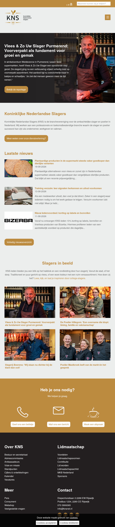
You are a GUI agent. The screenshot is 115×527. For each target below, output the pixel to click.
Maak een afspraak (93, 424)
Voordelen (63, 454)
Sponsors (62, 476)
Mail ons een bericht (59, 424)
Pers (6, 498)
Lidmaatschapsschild (68, 469)
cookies (74, 517)
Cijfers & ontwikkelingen (16, 472)
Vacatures (9, 479)
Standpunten (10, 469)
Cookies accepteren (47, 522)
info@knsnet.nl (65, 508)
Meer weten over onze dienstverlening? (26, 138)
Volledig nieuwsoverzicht (19, 242)
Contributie (63, 461)
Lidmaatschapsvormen (69, 458)
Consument (10, 501)
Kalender (9, 476)
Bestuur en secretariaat (15, 454)
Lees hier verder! (15, 83)
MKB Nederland (65, 472)
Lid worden (63, 465)
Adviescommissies (13, 458)
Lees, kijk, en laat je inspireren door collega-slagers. (60, 278)
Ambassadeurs (11, 461)
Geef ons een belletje (22, 424)
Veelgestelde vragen (14, 508)
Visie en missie (12, 465)
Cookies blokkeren (69, 522)
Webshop (9, 505)
